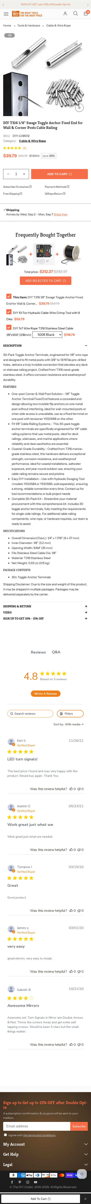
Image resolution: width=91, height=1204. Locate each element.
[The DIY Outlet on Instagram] (27, 1182)
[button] (8, 174)
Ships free (60, 214)
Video (7, 612)
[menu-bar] (7, 14)
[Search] (75, 13)
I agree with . (32, 1135)
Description (12, 345)
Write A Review (45, 694)
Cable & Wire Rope (32, 141)
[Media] (79, 107)
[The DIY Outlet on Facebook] (12, 1182)
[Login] (65, 13)
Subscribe (79, 1126)
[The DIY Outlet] (27, 14)
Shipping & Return (17, 606)
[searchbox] (30, 713)
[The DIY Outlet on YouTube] (35, 1182)
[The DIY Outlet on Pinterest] (19, 1182)
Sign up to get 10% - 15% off (23, 618)
